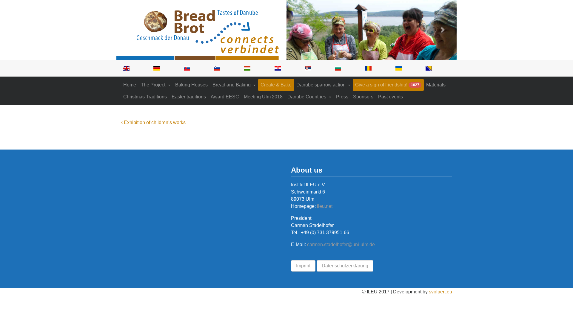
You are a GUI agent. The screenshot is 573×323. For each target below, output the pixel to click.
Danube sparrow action (321, 84)
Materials (436, 84)
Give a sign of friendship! (387, 84)
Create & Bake (276, 84)
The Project (154, 84)
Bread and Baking (232, 84)
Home (129, 84)
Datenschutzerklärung (345, 265)
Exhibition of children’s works (154, 122)
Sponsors (363, 96)
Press (342, 96)
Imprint (303, 265)
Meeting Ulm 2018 (263, 96)
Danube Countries (307, 96)
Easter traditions (189, 96)
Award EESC (225, 96)
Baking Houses (191, 84)
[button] (299, 30)
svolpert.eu (440, 291)
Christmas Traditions (145, 96)
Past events (390, 96)
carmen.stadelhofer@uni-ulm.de (341, 244)
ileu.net (324, 206)
